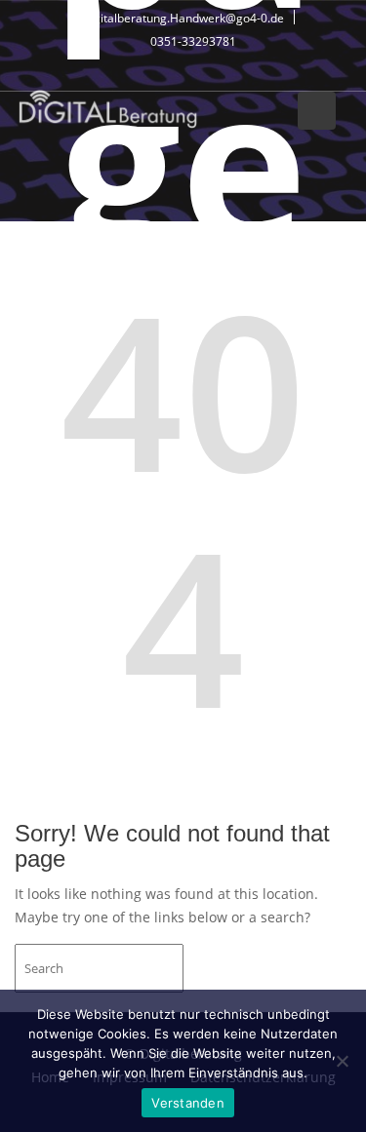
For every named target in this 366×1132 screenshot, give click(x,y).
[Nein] (341, 1061)
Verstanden (187, 1103)
